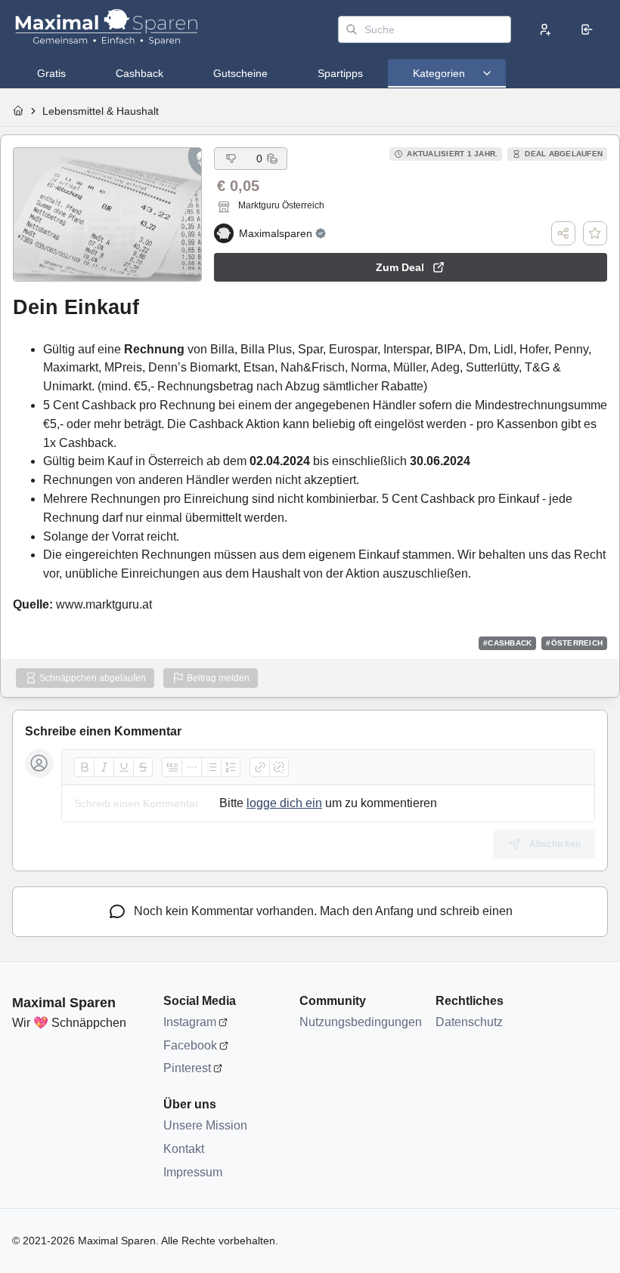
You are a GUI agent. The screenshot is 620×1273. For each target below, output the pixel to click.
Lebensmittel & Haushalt (100, 111)
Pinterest (187, 1068)
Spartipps (340, 73)
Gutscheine (240, 73)
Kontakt (183, 1148)
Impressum (192, 1172)
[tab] (51, 73)
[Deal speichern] (595, 233)
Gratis (51, 73)
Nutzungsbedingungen (359, 1022)
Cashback (139, 73)
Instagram (189, 1022)
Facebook (190, 1045)
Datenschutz (469, 1022)
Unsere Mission (205, 1125)
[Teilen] (563, 233)
